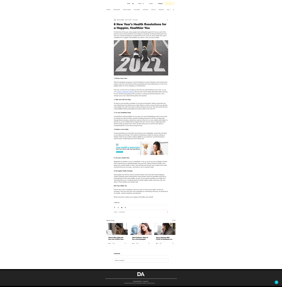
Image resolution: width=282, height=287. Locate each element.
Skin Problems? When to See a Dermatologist (140, 238)
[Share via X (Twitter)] (118, 207)
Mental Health (116, 9)
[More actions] (167, 20)
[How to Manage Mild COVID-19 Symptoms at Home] (164, 229)
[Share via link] (125, 207)
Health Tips (145, 9)
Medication (161, 9)
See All (174, 220)
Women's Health (127, 9)
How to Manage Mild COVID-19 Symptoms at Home (164, 238)
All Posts (108, 9)
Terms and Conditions (137, 281)
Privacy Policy (145, 281)
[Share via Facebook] (114, 207)
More (168, 9)
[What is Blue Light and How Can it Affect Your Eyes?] (117, 229)
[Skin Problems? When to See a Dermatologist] (141, 229)
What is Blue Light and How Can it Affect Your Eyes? (115, 238)
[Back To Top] (276, 282)
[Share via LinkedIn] (121, 207)
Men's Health (137, 9)
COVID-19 (153, 9)
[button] (169, 3)
